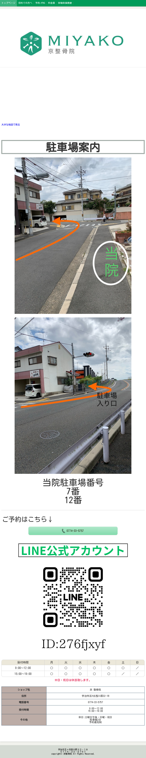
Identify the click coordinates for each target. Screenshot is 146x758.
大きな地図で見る (10, 124)
